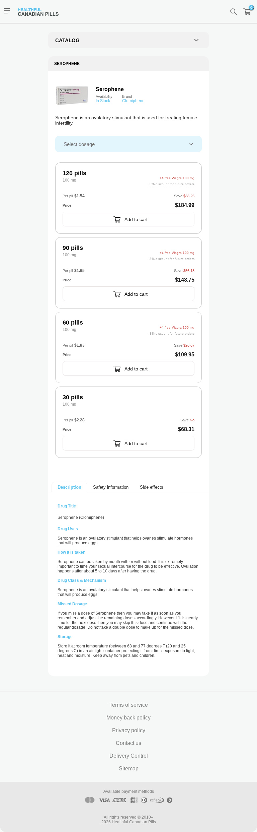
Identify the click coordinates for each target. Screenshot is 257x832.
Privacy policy (128, 730)
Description (69, 487)
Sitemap (129, 768)
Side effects (151, 487)
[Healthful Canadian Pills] (41, 11)
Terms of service (128, 705)
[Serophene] (72, 95)
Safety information (110, 487)
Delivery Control (128, 756)
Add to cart (136, 219)
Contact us (128, 743)
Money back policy (128, 717)
